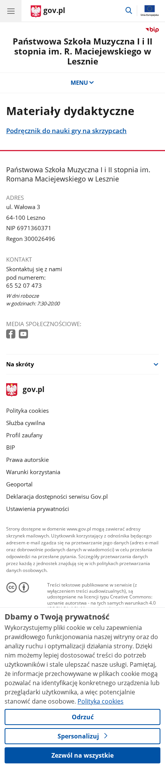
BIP (10, 447)
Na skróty (20, 364)
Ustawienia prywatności (37, 509)
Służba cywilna (25, 423)
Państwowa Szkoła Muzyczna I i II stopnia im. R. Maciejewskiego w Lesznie (82, 51)
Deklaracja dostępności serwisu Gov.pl (57, 496)
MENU (79, 82)
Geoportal (19, 484)
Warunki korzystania (33, 472)
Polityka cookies (27, 410)
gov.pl (33, 390)
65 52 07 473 (24, 285)
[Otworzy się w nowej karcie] (11, 334)
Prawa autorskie (27, 459)
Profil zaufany (24, 435)
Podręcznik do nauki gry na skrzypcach (66, 131)
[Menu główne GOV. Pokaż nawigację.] (10, 10)
